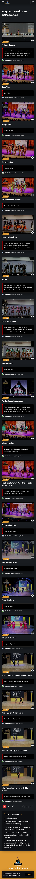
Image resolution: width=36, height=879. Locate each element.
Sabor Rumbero (8, 600)
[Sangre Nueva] (18, 111)
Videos (6, 41)
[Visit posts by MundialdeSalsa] (3, 60)
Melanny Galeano (8, 45)
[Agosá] (18, 266)
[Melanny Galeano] (18, 32)
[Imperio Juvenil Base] (18, 549)
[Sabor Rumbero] (18, 587)
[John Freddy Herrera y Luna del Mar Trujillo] (18, 775)
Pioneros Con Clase (9, 525)
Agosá (4, 279)
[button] (28, 874)
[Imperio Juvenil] (18, 350)
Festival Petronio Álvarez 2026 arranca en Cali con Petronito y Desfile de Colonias (17, 835)
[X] (9, 868)
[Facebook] (7, 868)
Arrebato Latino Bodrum (11, 200)
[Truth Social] (27, 868)
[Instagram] (15, 868)
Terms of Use (16, 875)
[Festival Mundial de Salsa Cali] (7, 2)
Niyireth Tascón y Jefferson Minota (15, 750)
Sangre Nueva (7, 124)
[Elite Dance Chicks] (18, 308)
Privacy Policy (7, 875)
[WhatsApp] (25, 868)
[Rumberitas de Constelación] (18, 388)
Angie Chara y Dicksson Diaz (12, 713)
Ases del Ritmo (7, 162)
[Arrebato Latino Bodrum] (18, 187)
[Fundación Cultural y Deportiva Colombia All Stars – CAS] (18, 470)
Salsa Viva (6, 87)
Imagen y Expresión (9, 638)
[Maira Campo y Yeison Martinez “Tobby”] (18, 662)
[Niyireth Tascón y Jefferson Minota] (18, 737)
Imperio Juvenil (7, 363)
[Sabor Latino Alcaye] (18, 224)
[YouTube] (12, 868)
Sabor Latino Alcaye (9, 237)
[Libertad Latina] (18, 430)
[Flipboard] (20, 868)
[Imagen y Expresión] (18, 625)
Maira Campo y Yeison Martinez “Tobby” (17, 675)
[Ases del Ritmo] (18, 149)
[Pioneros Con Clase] (18, 512)
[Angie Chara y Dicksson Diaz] (18, 700)
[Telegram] (22, 868)
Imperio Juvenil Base (9, 562)
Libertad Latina (8, 443)
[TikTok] (17, 868)
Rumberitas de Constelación (12, 401)
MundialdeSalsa (9, 60)
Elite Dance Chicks (9, 321)
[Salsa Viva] (18, 74)
